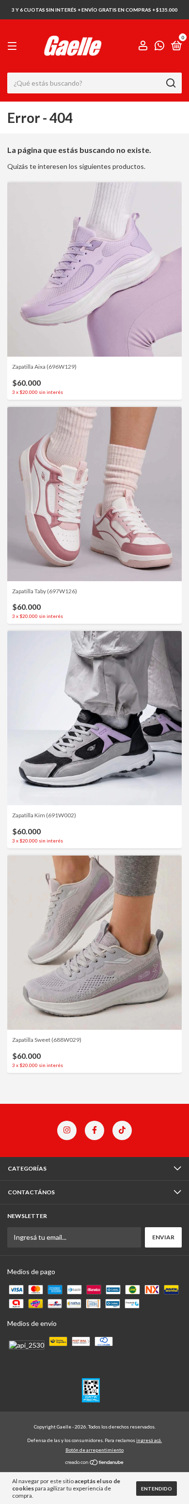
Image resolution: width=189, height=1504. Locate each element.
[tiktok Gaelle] (122, 1130)
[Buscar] (170, 83)
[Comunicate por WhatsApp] (159, 46)
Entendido (156, 1488)
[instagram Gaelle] (67, 1130)
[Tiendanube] (94, 1463)
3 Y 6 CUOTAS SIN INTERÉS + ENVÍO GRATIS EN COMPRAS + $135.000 (94, 10)
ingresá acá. (149, 1440)
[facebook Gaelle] (94, 1130)
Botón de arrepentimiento (94, 1450)
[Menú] (13, 46)
